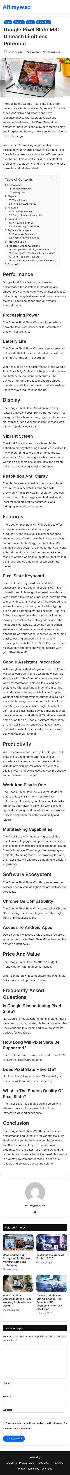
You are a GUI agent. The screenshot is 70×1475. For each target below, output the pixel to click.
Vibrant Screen (20, 200)
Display (12, 196)
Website (7, 1409)
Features (13, 207)
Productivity (15, 219)
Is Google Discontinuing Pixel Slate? (30, 249)
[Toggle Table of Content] (52, 180)
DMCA (21, 1468)
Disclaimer (58, 1462)
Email (7, 1396)
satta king (35, 1457)
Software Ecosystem (20, 230)
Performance (14, 185)
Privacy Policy (26, 1462)
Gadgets (19, 22)
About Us (11, 1462)
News (30, 22)
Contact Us (43, 1462)
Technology (44, 22)
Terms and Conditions (40, 1468)
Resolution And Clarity (24, 203)
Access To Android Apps (26, 237)
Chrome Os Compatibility (25, 234)
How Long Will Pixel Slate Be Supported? (33, 253)
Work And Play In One (23, 222)
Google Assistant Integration (28, 215)
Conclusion (14, 264)
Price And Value (17, 241)
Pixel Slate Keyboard (23, 211)
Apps (8, 22)
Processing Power (21, 188)
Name (7, 1383)
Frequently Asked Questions (23, 245)
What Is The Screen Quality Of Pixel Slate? (34, 260)
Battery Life (18, 192)
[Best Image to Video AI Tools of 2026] (51, 1242)
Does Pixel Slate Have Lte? (26, 256)
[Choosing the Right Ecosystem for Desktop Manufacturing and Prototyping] (18, 1242)
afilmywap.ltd (15, 51)
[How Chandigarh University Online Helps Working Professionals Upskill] (18, 1283)
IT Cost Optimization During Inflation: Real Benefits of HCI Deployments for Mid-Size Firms (49, 1302)
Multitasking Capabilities (26, 226)
